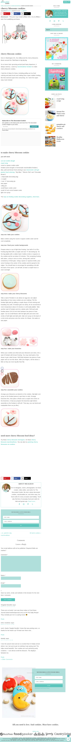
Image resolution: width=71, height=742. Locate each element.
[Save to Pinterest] (2, 373)
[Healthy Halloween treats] (51, 141)
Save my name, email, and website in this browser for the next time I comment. (20, 594)
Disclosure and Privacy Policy (42, 688)
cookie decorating (15, 5)
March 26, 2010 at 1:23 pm (7, 624)
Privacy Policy (52, 737)
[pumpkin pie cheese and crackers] (51, 129)
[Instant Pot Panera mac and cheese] (51, 116)
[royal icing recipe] (51, 103)
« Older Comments (7, 659)
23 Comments (24, 10)
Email (3, 583)
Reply (2, 619)
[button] (66, 2)
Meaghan (9, 10)
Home (2, 5)
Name (3, 575)
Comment (4, 554)
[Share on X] (2, 371)
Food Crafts (7, 5)
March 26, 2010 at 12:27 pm (8, 606)
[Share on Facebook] (2, 368)
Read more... (32, 501)
